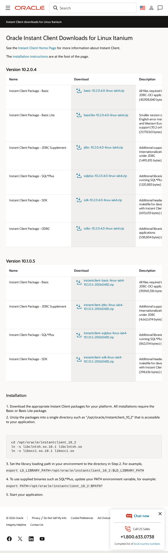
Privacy (36, 518)
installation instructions (30, 56)
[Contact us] (160, 7)
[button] (7, 7)
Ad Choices (104, 518)
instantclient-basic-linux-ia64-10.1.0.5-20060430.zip (104, 282)
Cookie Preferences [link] (82, 518)
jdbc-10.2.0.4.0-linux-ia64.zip (103, 147)
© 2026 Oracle (14, 518)
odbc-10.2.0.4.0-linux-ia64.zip (104, 228)
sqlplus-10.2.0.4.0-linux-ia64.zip (105, 176)
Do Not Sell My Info (55, 518)
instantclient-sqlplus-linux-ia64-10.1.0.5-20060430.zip (105, 335)
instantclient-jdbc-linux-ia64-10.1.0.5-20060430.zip (103, 307)
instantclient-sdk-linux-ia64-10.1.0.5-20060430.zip (103, 359)
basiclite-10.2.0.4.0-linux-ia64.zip (106, 115)
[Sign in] (151, 7)
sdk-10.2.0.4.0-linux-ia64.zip (103, 200)
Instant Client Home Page (37, 48)
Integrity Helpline (16, 524)
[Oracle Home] (30, 8)
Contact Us (36, 524)
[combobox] (92, 8)
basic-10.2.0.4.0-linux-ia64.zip (104, 90)
